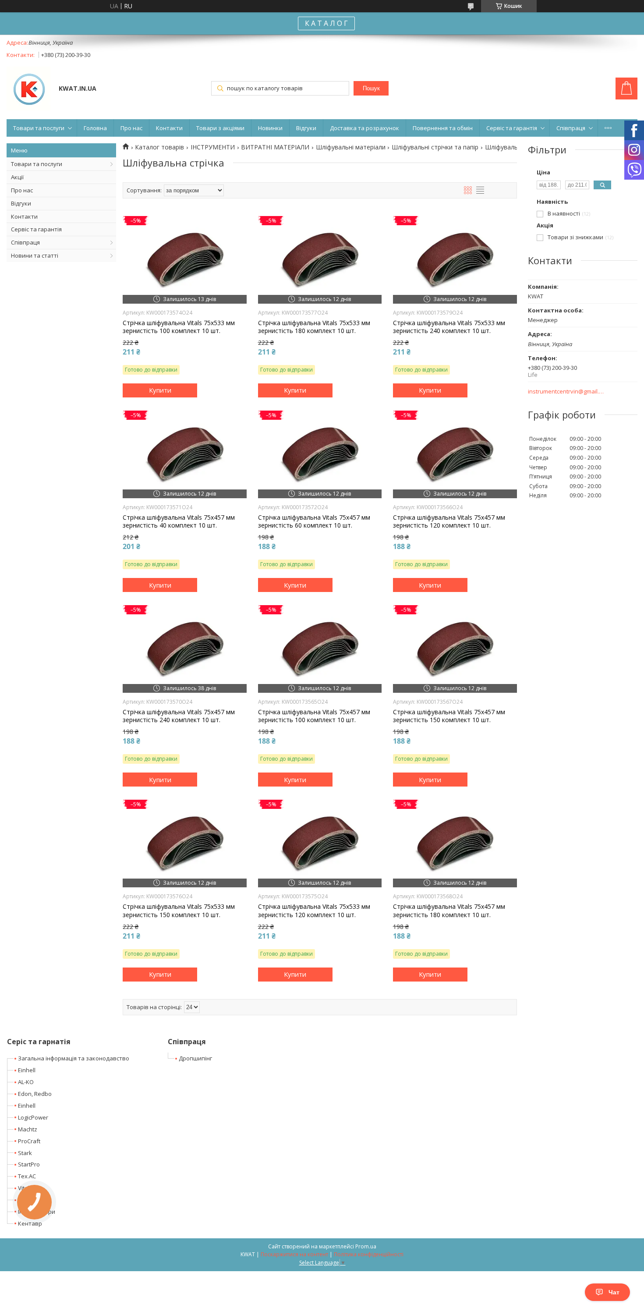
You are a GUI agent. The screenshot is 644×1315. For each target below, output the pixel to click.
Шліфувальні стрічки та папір (435, 147)
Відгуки (306, 128)
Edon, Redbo (35, 1094)
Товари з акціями (220, 128)
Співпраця (570, 128)
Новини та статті (34, 255)
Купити (160, 390)
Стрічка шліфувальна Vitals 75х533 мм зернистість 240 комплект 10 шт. (449, 327)
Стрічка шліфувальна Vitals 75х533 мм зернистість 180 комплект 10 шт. (314, 327)
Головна (95, 128)
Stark (25, 1153)
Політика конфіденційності (368, 1254)
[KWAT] (28, 89)
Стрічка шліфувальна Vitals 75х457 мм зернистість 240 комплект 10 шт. (179, 716)
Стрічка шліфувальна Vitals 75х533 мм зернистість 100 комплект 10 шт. (179, 327)
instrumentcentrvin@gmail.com (566, 391)
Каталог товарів (159, 147)
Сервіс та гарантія (511, 128)
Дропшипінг (195, 1058)
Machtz (27, 1129)
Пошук (371, 88)
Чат (614, 1292)
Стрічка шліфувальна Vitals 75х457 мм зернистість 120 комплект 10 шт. (449, 521)
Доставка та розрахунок (364, 128)
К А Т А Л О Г (326, 23)
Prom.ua (365, 1246)
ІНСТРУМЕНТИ (213, 147)
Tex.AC (27, 1176)
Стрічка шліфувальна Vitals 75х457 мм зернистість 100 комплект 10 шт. (314, 716)
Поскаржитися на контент (294, 1254)
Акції (17, 177)
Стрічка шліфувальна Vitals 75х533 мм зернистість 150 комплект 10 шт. (179, 910)
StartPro (29, 1164)
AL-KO (26, 1082)
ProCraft (29, 1141)
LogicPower (33, 1117)
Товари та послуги (38, 128)
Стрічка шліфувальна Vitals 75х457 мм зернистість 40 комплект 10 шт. (179, 521)
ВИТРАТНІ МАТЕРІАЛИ (275, 147)
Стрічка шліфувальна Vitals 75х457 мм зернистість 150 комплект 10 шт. (449, 716)
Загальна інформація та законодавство (73, 1058)
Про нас (131, 128)
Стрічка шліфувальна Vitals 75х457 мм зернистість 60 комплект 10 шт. (314, 521)
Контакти (169, 128)
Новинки (270, 128)
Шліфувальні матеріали (351, 147)
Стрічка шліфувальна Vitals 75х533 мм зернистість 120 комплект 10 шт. (314, 910)
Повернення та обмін (443, 128)
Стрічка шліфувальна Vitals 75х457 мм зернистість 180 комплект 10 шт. (449, 910)
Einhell (26, 1070)
